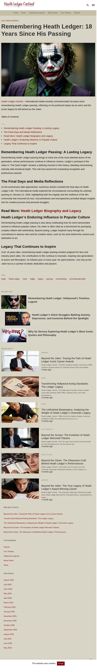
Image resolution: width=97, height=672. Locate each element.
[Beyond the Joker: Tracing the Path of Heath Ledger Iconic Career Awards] (20, 361)
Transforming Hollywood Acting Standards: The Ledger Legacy (28, 518)
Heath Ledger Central (12, 101)
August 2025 (9, 634)
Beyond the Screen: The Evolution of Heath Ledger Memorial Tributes (31, 527)
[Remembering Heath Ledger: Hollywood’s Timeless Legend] (13, 302)
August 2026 (9, 580)
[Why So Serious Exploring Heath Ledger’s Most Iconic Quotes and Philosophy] (13, 335)
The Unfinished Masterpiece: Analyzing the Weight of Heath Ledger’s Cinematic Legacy (38, 523)
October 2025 (9, 625)
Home (16, 13)
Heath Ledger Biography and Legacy (51, 211)
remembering (61, 279)
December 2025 (10, 616)
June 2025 (8, 643)
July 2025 (7, 639)
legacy (40, 279)
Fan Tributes (66, 13)
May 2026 (8, 594)
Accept (60, 663)
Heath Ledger (14, 279)
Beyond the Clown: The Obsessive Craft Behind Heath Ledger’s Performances (35, 532)
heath (3, 279)
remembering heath (77, 279)
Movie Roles (53, 13)
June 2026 (8, 589)
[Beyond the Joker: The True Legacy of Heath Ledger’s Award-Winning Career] (20, 488)
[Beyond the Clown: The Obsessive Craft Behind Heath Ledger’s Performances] (20, 463)
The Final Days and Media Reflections (23, 132)
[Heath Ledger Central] (18, 5)
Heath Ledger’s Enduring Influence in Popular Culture (30, 140)
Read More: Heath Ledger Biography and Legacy (28, 136)
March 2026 (8, 603)
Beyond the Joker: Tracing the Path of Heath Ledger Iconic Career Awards (33, 514)
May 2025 (8, 648)
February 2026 (10, 607)
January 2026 (9, 612)
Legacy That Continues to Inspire (20, 143)
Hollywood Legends (37, 13)
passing (49, 279)
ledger (32, 279)
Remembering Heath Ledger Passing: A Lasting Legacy (31, 128)
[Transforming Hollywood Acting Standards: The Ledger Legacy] (20, 386)
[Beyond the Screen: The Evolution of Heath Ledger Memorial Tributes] (20, 438)
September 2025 (10, 630)
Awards (77, 13)
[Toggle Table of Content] (3, 124)
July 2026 (7, 584)
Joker (25, 279)
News (23, 13)
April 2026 (8, 598)
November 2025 (10, 621)
